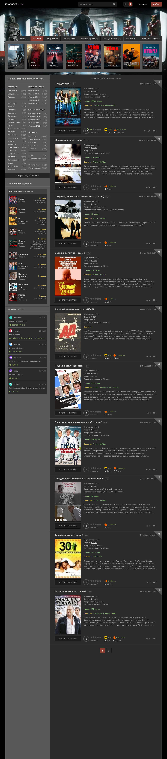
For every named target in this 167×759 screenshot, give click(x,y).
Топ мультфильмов (89, 38)
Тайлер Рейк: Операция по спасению (29, 338)
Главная (24, 38)
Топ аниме (130, 38)
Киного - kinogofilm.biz (99, 79)
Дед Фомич (17, 351)
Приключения (13, 147)
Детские (11, 119)
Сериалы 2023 (34, 123)
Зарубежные (13, 94)
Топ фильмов (52, 38)
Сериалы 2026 (34, 113)
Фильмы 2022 (33, 103)
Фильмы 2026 (33, 91)
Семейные (12, 150)
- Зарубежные (34, 139)
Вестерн (11, 110)
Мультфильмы (34, 165)
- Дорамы (32, 148)
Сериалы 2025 (34, 116)
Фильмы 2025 (33, 94)
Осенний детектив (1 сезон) (70, 252)
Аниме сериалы (34, 158)
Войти (156, 4)
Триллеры (12, 157)
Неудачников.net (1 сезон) (69, 365)
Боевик (11, 106)
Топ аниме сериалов (150, 38)
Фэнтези (11, 169)
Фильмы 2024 (33, 97)
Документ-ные (14, 122)
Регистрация (142, 4)
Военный (12, 113)
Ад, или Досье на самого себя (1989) (74, 309)
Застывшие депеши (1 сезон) (70, 591)
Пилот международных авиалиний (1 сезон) (78, 422)
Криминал (12, 135)
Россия (94, 91)
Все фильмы (13, 91)
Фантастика (13, 166)
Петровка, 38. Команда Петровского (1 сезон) (79, 196)
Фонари (15, 378)
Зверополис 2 (18, 325)
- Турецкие (33, 145)
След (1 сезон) (63, 83)
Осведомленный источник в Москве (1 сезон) (79, 478)
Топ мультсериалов (112, 38)
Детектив (12, 116)
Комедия (11, 131)
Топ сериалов (69, 38)
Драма (10, 125)
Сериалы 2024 (34, 119)
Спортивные (13, 153)
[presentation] (2, 59)
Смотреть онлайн (68, 131)
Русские (11, 97)
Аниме (31, 155)
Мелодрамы (13, 138)
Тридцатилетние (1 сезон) (69, 535)
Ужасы (10, 163)
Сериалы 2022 (34, 126)
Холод (15, 365)
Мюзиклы (12, 144)
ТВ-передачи (13, 160)
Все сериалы (33, 136)
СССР (93, 317)
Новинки (37, 38)
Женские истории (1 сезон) (69, 140)
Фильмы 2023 (33, 100)
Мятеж (15, 391)
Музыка (11, 141)
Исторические (14, 128)
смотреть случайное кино (27, 175)
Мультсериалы (34, 168)
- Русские (32, 142)
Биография (12, 103)
